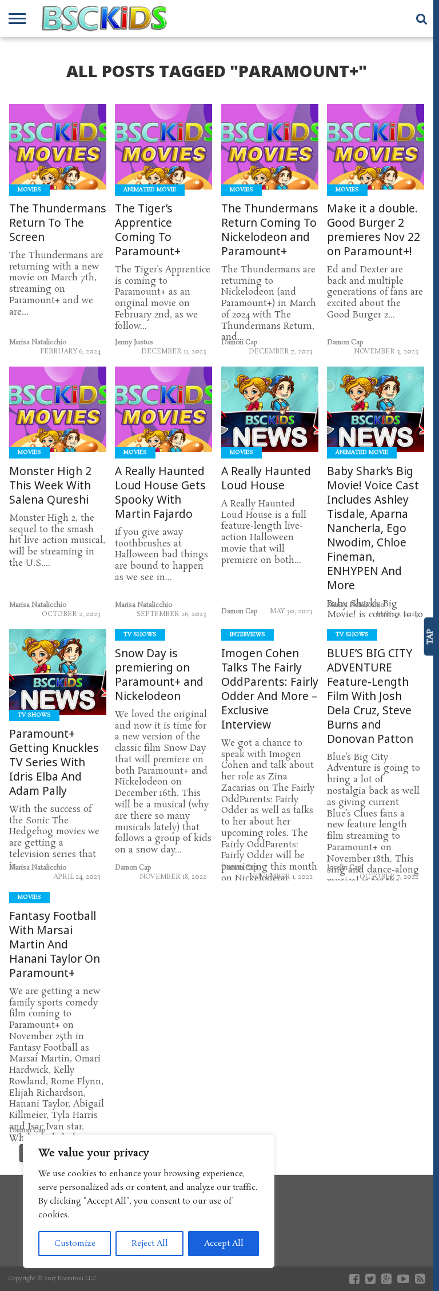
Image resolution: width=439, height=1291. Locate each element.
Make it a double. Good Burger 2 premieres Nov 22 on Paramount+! (373, 230)
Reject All (149, 1243)
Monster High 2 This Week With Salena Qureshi (50, 485)
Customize (74, 1243)
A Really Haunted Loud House (266, 478)
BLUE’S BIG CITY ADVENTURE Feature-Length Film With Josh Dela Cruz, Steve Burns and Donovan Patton (370, 696)
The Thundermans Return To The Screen (57, 223)
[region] (148, 1201)
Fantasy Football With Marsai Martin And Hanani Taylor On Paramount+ (54, 944)
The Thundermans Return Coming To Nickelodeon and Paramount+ (269, 230)
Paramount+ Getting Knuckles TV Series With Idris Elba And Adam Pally (54, 762)
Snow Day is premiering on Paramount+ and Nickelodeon (159, 674)
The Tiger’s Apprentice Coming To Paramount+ (148, 230)
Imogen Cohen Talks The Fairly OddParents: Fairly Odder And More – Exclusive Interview (269, 689)
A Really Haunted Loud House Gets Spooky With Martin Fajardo (160, 492)
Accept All (224, 1243)
